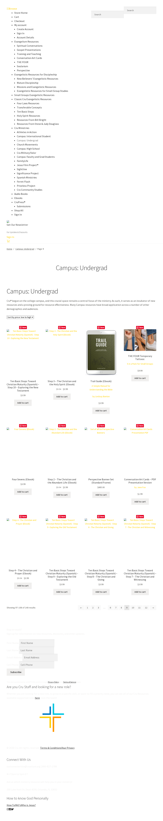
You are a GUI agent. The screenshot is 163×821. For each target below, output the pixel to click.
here (37, 697)
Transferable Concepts (29, 107)
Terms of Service (69, 682)
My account (20, 25)
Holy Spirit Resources (28, 115)
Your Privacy (68, 747)
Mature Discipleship (27, 82)
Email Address (14, 657)
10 (133, 607)
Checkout (19, 21)
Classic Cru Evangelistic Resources (32, 99)
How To (11, 805)
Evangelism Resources (26, 41)
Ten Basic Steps (25, 111)
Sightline (22, 169)
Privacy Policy (53, 682)
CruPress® (19, 202)
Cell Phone (13, 664)
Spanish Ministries (27, 177)
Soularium (22, 66)
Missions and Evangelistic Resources (36, 86)
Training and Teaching (29, 54)
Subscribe (15, 672)
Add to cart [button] (22, 402)
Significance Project (28, 173)
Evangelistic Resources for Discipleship (35, 74)
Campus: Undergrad (27, 140)
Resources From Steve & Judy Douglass (38, 123)
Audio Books (21, 193)
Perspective (23, 70)
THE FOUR (22, 62)
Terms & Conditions (51, 747)
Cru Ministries (21, 128)
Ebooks (18, 198)
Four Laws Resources (28, 103)
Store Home (21, 12)
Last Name (12, 650)
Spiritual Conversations (30, 45)
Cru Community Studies (29, 189)
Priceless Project (26, 185)
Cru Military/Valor (26, 152)
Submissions (24, 206)
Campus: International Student (34, 136)
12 (146, 607)
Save (24, 327)
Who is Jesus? (28, 805)
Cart (16, 16)
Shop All (18, 210)
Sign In (20, 33)
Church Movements (27, 144)
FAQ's (18, 805)
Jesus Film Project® (27, 165)
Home (9, 248)
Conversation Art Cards (29, 58)
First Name (13, 643)
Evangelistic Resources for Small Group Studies (42, 90)
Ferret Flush (23, 181)
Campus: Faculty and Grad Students (36, 156)
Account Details (25, 37)
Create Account (25, 29)
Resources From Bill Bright (31, 119)
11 (139, 607)
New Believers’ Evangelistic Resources (37, 78)
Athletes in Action (27, 132)
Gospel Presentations (29, 49)
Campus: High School (28, 148)
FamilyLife (22, 160)
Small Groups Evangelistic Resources (34, 95)
